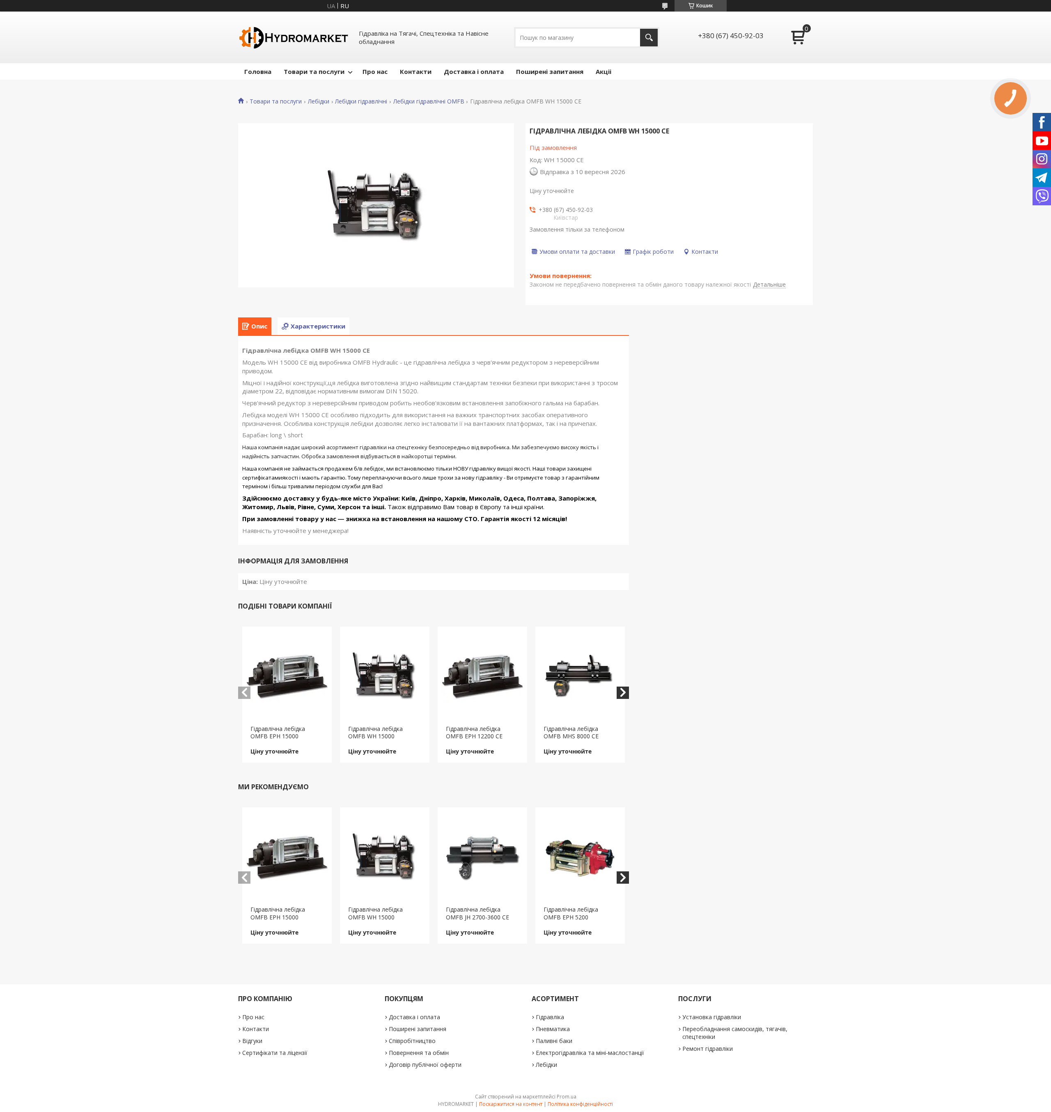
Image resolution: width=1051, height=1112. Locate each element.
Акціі (603, 71)
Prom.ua (566, 1096)
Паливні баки (554, 1041)
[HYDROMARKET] (293, 37)
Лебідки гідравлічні (361, 101)
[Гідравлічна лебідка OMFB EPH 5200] (580, 857)
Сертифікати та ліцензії (274, 1053)
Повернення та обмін (419, 1053)
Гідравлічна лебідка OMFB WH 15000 (375, 732)
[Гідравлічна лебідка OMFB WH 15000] (385, 676)
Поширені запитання (549, 71)
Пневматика (553, 1029)
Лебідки (318, 101)
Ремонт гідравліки (707, 1048)
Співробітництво (412, 1041)
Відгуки (252, 1041)
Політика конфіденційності (580, 1104)
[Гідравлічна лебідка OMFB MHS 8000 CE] (580, 676)
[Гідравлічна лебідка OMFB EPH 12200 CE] (482, 676)
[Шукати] (649, 37)
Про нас (375, 71)
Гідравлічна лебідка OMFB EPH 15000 (277, 732)
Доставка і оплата (474, 71)
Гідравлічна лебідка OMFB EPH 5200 (571, 913)
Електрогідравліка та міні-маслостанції (590, 1053)
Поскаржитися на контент (510, 1104)
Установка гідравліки (711, 1017)
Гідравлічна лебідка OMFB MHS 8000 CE (571, 732)
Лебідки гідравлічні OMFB (428, 101)
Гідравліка (550, 1017)
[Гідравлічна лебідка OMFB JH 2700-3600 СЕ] (482, 857)
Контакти (415, 71)
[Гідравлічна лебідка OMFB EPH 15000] (287, 676)
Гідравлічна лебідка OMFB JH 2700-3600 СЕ (477, 913)
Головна (257, 71)
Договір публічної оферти (425, 1064)
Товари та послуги (314, 71)
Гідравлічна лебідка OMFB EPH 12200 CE (474, 732)
